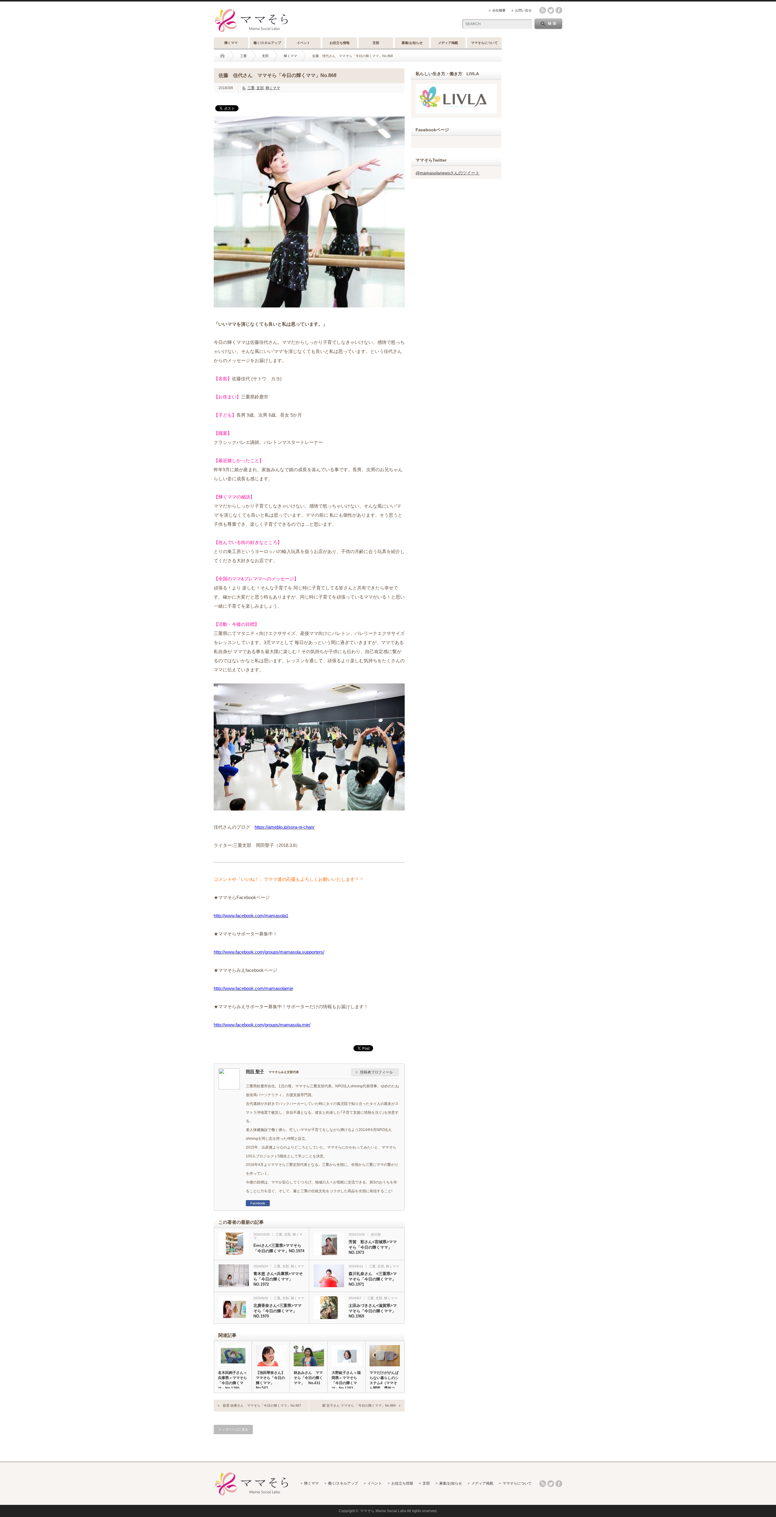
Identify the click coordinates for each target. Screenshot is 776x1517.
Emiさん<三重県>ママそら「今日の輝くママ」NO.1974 (278, 1248)
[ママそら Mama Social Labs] (251, 33)
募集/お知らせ (412, 43)
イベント (303, 43)
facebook (559, 10)
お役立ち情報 (339, 43)
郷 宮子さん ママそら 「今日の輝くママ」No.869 (359, 1405)
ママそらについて (484, 43)
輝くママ (231, 43)
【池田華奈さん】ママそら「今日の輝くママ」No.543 (270, 1380)
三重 (243, 56)
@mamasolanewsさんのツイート (448, 172)
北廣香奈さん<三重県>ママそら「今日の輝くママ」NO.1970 (277, 1310)
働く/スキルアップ (267, 43)
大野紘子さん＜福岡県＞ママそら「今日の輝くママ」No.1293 (346, 1380)
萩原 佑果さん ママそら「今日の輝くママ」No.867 (262, 1405)
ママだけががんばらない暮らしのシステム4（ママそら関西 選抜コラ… (384, 1383)
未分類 (376, 1234)
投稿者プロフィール (376, 1072)
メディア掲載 (448, 43)
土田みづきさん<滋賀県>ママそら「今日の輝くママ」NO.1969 (373, 1310)
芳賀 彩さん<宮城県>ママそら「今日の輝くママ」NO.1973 (373, 1247)
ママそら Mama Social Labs (383, 1511)
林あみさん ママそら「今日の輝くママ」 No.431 (308, 1378)
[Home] (227, 56)
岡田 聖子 (255, 1071)
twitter (550, 10)
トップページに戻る (233, 1429)
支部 (376, 43)
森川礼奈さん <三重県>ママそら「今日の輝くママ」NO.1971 (373, 1279)
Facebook (257, 1203)
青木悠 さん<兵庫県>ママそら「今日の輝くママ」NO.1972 (278, 1279)
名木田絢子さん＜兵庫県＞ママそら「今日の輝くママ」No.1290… (232, 1380)
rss (542, 10)
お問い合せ (523, 10)
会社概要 (499, 10)
